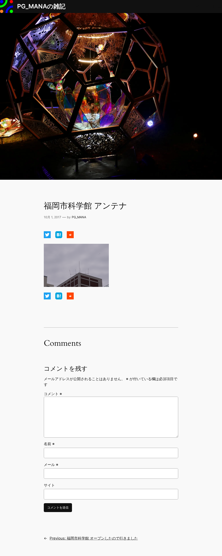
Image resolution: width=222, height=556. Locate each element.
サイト (49, 485)
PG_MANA (79, 217)
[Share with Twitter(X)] (48, 237)
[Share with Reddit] (70, 237)
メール (51, 464)
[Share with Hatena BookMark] (59, 237)
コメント (53, 394)
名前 (49, 444)
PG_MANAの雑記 (41, 6)
